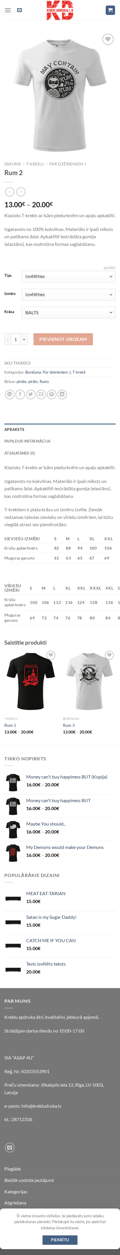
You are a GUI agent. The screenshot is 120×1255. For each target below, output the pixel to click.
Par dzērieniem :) (67, 164)
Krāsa (9, 312)
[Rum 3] (89, 681)
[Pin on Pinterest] (52, 394)
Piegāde (12, 1168)
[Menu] (7, 10)
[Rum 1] (30, 681)
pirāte (22, 381)
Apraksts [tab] (14, 429)
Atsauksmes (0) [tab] (19, 453)
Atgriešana (15, 1202)
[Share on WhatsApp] (10, 394)
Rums (44, 381)
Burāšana (33, 372)
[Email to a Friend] (41, 394)
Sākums (12, 164)
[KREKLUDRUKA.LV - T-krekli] (60, 10)
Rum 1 (10, 725)
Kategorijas (15, 1191)
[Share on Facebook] (20, 394)
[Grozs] (110, 10)
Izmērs (10, 294)
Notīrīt (110, 268)
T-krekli (35, 164)
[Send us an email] (10, 1147)
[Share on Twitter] (31, 394)
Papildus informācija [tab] (27, 441)
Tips (8, 276)
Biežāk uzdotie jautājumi (29, 1180)
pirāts (33, 381)
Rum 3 (69, 725)
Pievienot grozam (63, 339)
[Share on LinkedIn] (62, 394)
